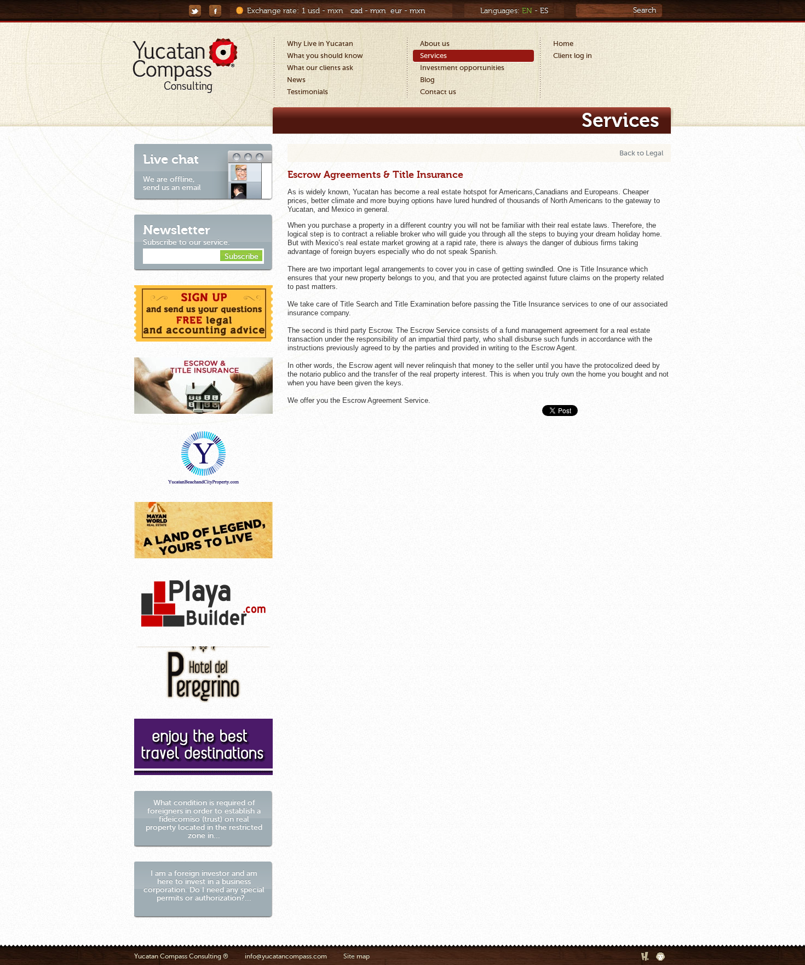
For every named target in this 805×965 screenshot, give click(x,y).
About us (435, 43)
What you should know (325, 55)
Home (563, 43)
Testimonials (307, 92)
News (296, 80)
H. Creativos (646, 956)
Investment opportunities (462, 67)
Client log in (572, 55)
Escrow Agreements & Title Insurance (375, 175)
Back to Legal (641, 153)
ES (544, 11)
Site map (356, 956)
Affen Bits (660, 956)
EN (527, 11)
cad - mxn (368, 11)
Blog (427, 80)
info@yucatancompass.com (286, 956)
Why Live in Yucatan (320, 43)
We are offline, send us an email (172, 172)
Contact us (438, 92)
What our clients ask (320, 67)
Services (433, 55)
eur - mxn (408, 11)
